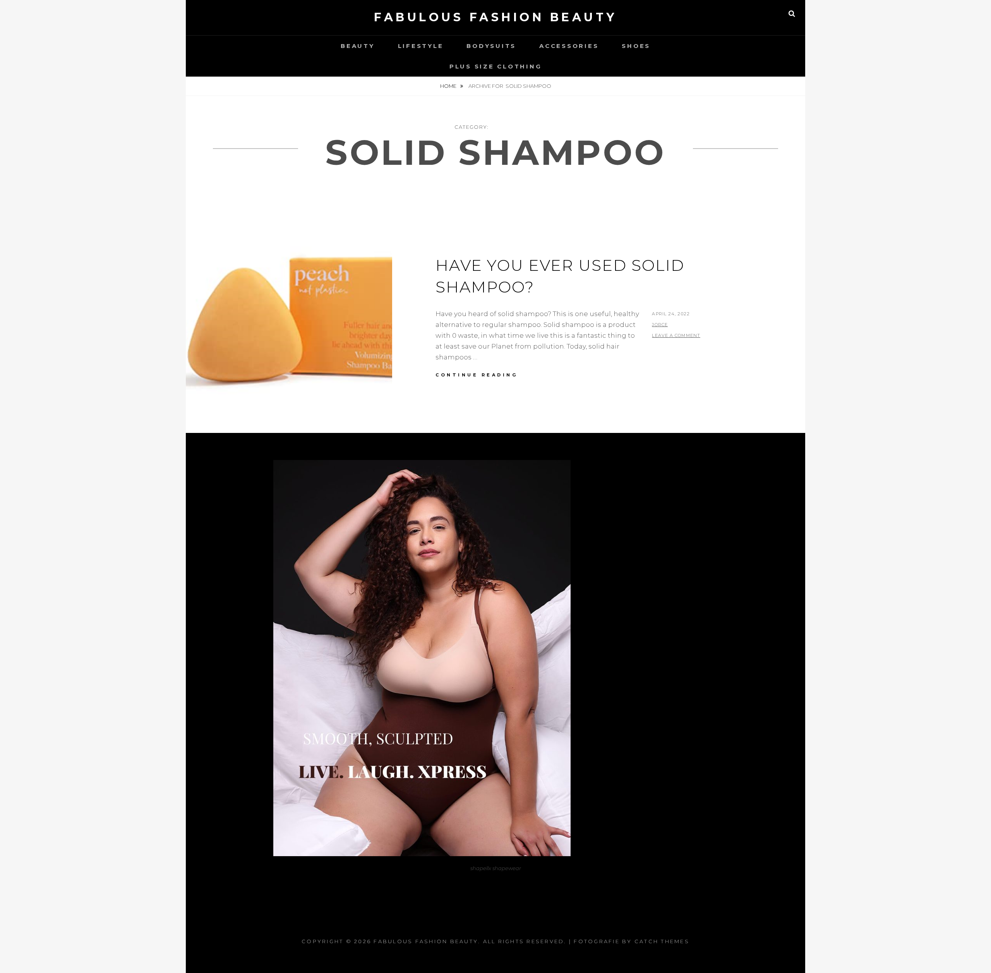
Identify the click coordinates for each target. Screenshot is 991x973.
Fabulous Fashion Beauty (495, 17)
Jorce (660, 324)
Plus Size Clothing (495, 66)
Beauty (358, 46)
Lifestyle (421, 46)
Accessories (568, 46)
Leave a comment (676, 335)
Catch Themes (661, 941)
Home (449, 86)
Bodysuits (491, 46)
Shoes (636, 46)
